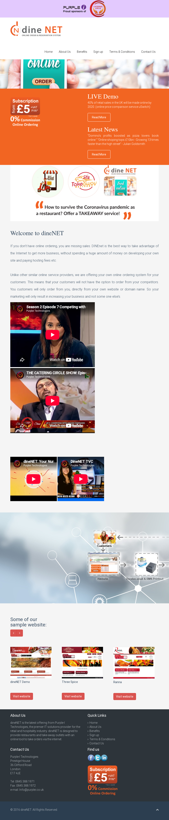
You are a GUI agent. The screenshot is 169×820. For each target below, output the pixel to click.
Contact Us (148, 51)
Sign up (98, 51)
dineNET (26, 809)
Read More (99, 117)
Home (49, 51)
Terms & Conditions (122, 51)
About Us (65, 51)
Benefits (82, 51)
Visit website (21, 696)
